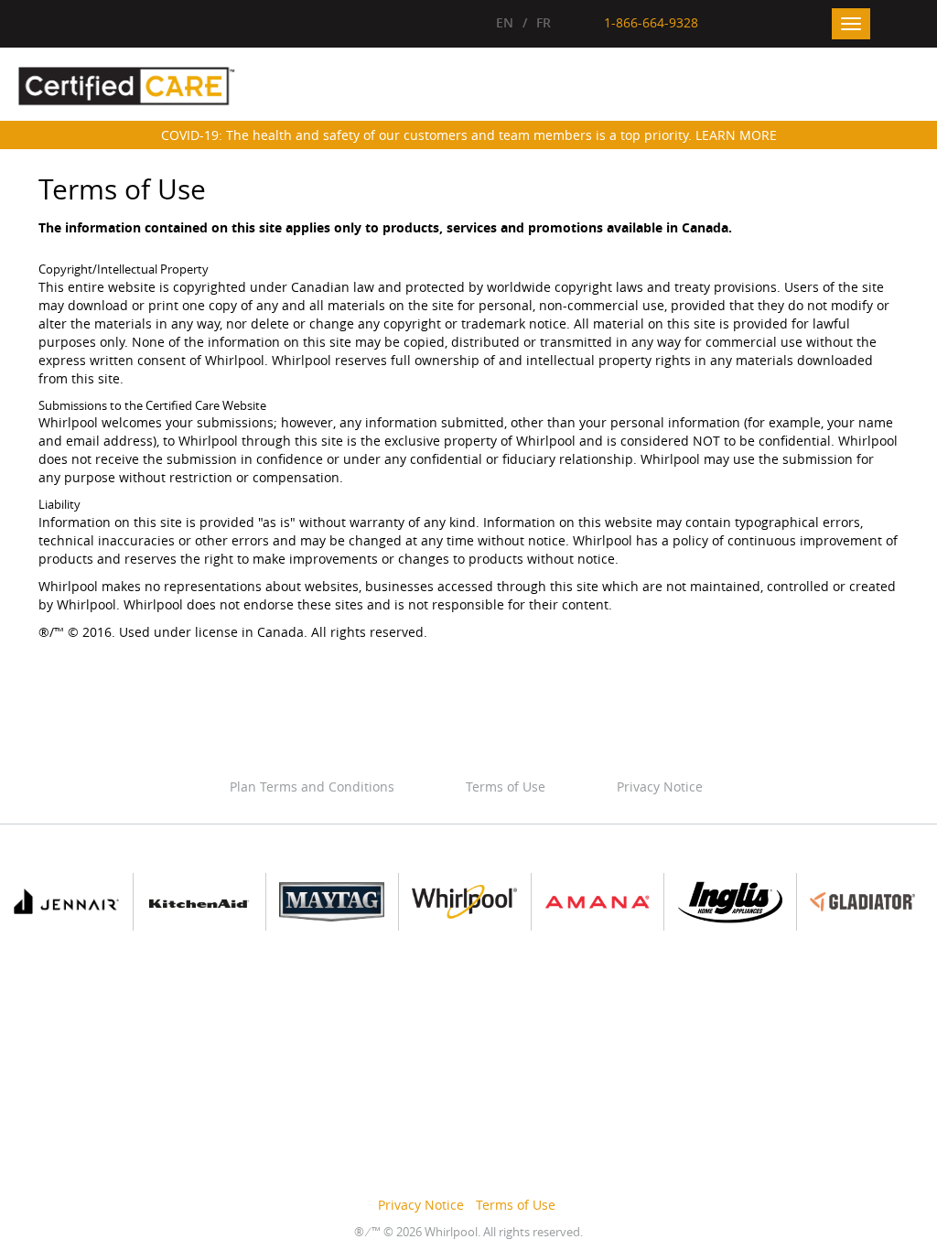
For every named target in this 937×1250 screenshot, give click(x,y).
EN (504, 22)
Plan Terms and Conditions (312, 786)
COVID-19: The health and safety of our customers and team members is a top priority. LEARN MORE (469, 135)
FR (543, 22)
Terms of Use (505, 786)
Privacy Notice (660, 786)
